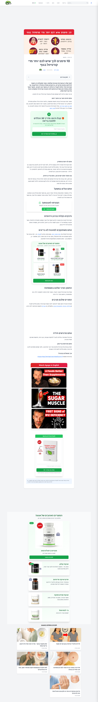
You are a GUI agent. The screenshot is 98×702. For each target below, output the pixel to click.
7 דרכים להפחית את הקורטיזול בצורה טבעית (50, 356)
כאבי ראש (52, 108)
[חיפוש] (87, 3)
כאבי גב (70, 106)
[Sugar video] (49, 398)
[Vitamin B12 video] (49, 418)
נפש (53, 3)
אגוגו (44, 70)
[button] (49, 77)
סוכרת (39, 234)
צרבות (64, 306)
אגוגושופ (41, 3)
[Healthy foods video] (49, 378)
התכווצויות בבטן (57, 306)
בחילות (69, 306)
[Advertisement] (49, 18)
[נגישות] (91, 3)
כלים (48, 3)
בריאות (64, 3)
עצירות (44, 306)
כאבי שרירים (63, 106)
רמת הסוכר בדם (56, 234)
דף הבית (70, 57)
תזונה (58, 3)
